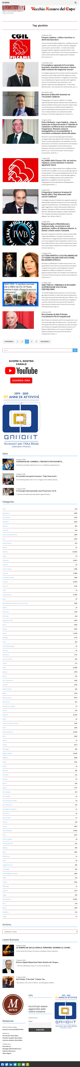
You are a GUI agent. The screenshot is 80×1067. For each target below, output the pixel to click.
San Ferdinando (7, 805)
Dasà (4, 599)
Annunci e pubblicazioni (9, 535)
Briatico (4, 547)
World (4, 908)
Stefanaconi (6, 856)
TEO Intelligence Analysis (10, 873)
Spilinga (4, 848)
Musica (4, 710)
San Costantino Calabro (9, 800)
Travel (4, 878)
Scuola (4, 826)
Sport (4, 852)
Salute (4, 788)
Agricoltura (5, 513)
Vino (3, 903)
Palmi (4, 719)
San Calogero (6, 792)
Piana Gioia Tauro (7, 732)
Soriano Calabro (7, 839)
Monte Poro (6, 702)
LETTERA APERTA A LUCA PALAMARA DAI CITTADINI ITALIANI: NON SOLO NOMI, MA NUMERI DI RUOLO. (59, 257)
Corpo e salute (6, 569)
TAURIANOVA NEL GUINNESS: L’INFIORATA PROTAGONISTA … (40, 462)
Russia (4, 783)
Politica (4, 745)
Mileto (4, 693)
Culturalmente (6, 595)
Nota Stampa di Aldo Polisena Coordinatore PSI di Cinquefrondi (56, 315)
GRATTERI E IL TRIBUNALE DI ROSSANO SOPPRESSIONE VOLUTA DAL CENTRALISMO (59, 287)
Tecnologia (5, 869)
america (4, 526)
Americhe (5, 530)
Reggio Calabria (7, 753)
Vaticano (5, 891)
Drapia (4, 607)
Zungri (4, 916)
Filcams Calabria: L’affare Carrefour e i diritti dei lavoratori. (58, 38)
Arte (3, 539)
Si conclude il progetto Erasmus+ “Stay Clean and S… (37, 476)
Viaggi (4, 895)
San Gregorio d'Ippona (9, 809)
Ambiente (5, 522)
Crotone (5, 586)
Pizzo (4, 736)
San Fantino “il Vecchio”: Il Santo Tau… (31, 979)
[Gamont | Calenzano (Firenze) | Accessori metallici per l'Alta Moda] (21, 419)
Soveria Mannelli (7, 843)
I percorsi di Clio (7, 659)
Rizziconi (5, 770)
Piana (4, 728)
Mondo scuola (6, 698)
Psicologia (5, 749)
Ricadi (4, 762)
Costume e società (8, 577)
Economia (5, 612)
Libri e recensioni (7, 680)
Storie (4, 861)
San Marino (6, 813)
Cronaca (5, 582)
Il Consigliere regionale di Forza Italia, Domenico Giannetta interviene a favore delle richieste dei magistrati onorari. (59, 67)
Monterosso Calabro (8, 706)
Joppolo (4, 672)
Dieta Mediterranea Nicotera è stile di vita (15, 603)
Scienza (4, 822)
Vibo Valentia (6, 899)
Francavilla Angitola (8, 646)
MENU (6, 3)
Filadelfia (5, 637)
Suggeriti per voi (7, 865)
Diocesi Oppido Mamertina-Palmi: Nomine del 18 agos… (37, 962)
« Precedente (8, 341)
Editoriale (5, 616)
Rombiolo (5, 775)
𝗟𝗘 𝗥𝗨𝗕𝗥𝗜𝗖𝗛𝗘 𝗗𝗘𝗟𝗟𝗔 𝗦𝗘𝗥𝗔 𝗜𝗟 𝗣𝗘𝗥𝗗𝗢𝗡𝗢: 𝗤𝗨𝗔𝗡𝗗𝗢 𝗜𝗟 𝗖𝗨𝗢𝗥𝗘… (43, 948)
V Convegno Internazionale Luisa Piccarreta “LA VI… (36, 491)
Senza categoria (7, 831)
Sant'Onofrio (6, 818)
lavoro (4, 676)
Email (30, 1021)
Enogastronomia (7, 620)
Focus (4, 642)
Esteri (4, 625)
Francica (5, 650)
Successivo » (45, 341)
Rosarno (5, 779)
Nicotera (5, 715)
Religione (5, 758)
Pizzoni (4, 740)
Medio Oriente (6, 689)
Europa (4, 629)
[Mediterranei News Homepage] (12, 1004)
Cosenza (5, 573)
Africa (4, 509)
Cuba (4, 590)
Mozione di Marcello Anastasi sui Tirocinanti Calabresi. (56, 95)
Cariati (4, 556)
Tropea (4, 882)
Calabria (5, 552)
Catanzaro (5, 560)
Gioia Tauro (5, 655)
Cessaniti (5, 565)
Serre (4, 835)
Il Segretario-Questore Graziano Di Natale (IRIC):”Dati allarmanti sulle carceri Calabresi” (57, 194)
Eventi (4, 633)
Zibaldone (5, 912)
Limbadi (5, 685)
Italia (4, 668)
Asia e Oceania (6, 543)
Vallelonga (5, 886)
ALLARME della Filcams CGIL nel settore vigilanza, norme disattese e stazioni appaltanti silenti (59, 162)
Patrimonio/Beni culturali (10, 723)
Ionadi (4, 663)
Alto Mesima (6, 517)
